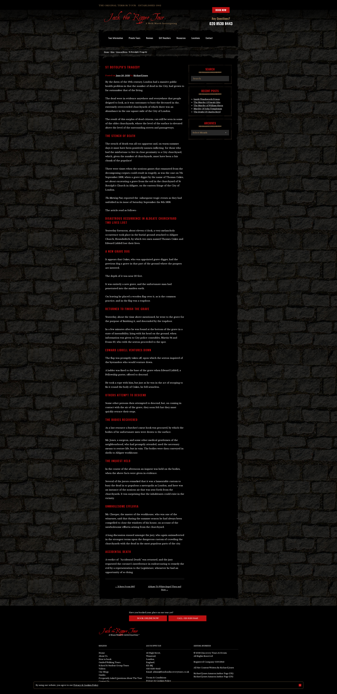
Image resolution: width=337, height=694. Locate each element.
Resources (181, 38)
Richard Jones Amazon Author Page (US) (213, 676)
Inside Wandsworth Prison (207, 99)
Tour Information (115, 38)
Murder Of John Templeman (208, 109)
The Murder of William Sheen (208, 105)
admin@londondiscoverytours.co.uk (171, 672)
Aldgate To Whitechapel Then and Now (164, 588)
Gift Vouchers (165, 38)
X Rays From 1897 (125, 586)
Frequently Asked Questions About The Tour (120, 678)
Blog (112, 52)
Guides (102, 675)
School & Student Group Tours (114, 665)
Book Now (220, 10)
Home (106, 52)
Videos (102, 669)
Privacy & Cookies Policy (158, 681)
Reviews (149, 38)
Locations (195, 38)
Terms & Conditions (156, 677)
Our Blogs (104, 672)
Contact (209, 38)
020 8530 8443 (220, 23)
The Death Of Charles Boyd (207, 112)
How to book (105, 659)
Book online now (148, 618)
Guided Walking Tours (110, 662)
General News (121, 52)
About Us (103, 656)
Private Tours (134, 38)
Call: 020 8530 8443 (187, 618)
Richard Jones (140, 75)
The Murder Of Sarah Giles (207, 102)
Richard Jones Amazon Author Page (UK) (213, 673)
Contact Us (104, 681)
